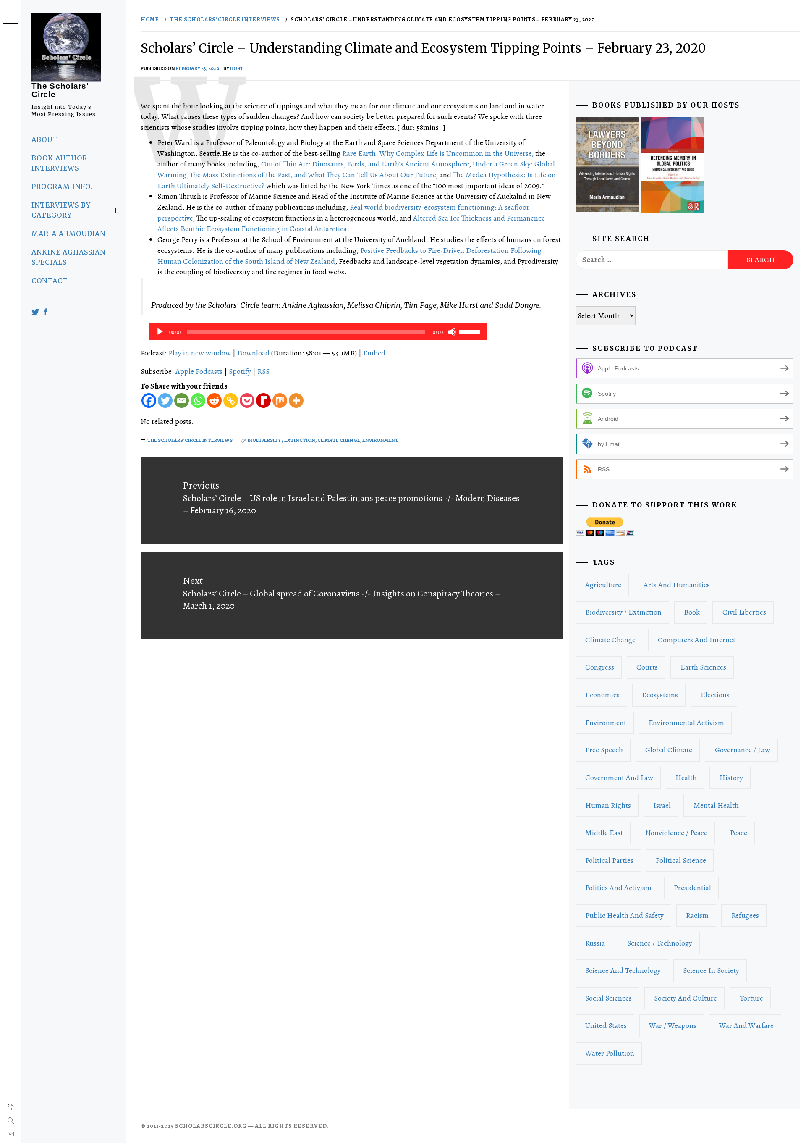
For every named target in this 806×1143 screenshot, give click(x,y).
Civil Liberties (744, 612)
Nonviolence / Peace (676, 833)
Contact (49, 280)
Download (253, 353)
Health (686, 778)
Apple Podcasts (198, 371)
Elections (715, 695)
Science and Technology (623, 970)
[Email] (181, 400)
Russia (595, 943)
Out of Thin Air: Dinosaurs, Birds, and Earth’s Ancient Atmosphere (365, 164)
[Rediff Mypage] (263, 400)
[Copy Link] (230, 400)
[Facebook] (148, 400)
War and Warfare (746, 1025)
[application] (318, 331)
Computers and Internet (696, 640)
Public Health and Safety (624, 915)
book (692, 612)
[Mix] (279, 400)
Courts (647, 667)
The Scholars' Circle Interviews (190, 440)
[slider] (470, 331)
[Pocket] (247, 400)
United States (606, 1025)
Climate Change (338, 440)
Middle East (604, 833)
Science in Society (711, 970)
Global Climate (668, 750)
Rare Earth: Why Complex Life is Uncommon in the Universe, (438, 153)
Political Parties (609, 860)
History (731, 778)
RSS (263, 371)
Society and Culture (685, 998)
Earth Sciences (703, 667)
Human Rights (608, 805)
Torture (751, 998)
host (236, 68)
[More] (296, 400)
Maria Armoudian (68, 233)
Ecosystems (660, 695)
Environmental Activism (686, 722)
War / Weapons (672, 1025)
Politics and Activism (618, 888)
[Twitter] (165, 400)
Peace (738, 833)
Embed (374, 353)
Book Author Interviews (59, 163)
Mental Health (716, 805)
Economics (602, 695)
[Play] (160, 332)
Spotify (240, 371)
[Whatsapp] (198, 400)
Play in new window (199, 353)
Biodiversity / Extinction (281, 440)
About (44, 139)
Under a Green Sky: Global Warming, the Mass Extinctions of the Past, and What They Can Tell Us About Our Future (356, 169)
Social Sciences (608, 998)
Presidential (692, 888)
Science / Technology (659, 943)
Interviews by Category (60, 210)
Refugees (745, 915)
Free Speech (604, 750)
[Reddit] (214, 400)
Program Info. (61, 186)
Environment (380, 440)
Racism (697, 915)
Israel (662, 805)
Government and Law (619, 778)
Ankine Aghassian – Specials (72, 257)
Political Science (681, 860)
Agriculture (603, 585)
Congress (599, 667)
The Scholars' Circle (60, 90)
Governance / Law (742, 750)
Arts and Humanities (677, 585)
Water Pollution (609, 1053)
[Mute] (452, 332)
